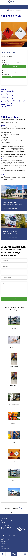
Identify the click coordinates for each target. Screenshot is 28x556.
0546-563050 (14, 7)
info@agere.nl (4, 522)
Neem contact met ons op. (11, 208)
